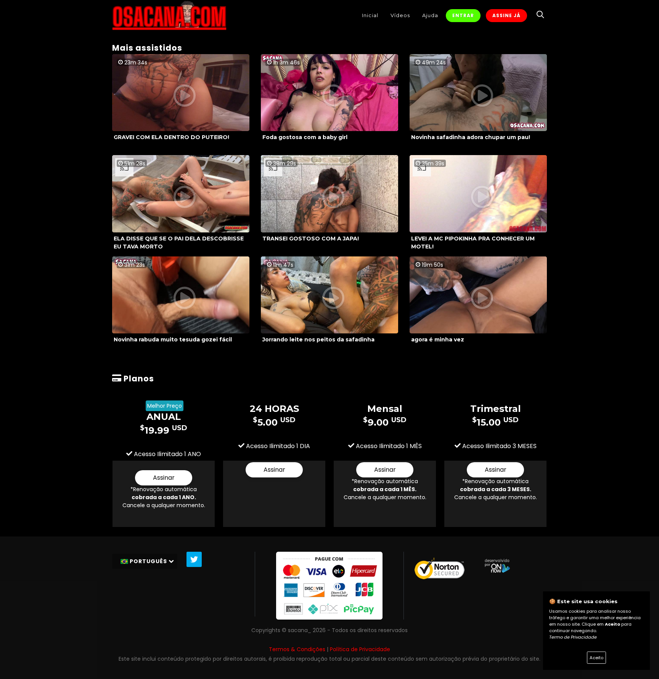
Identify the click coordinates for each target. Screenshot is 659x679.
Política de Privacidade (360, 649)
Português (148, 561)
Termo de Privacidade (573, 637)
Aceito (596, 658)
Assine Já (506, 15)
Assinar (164, 477)
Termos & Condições (297, 649)
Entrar (463, 15)
